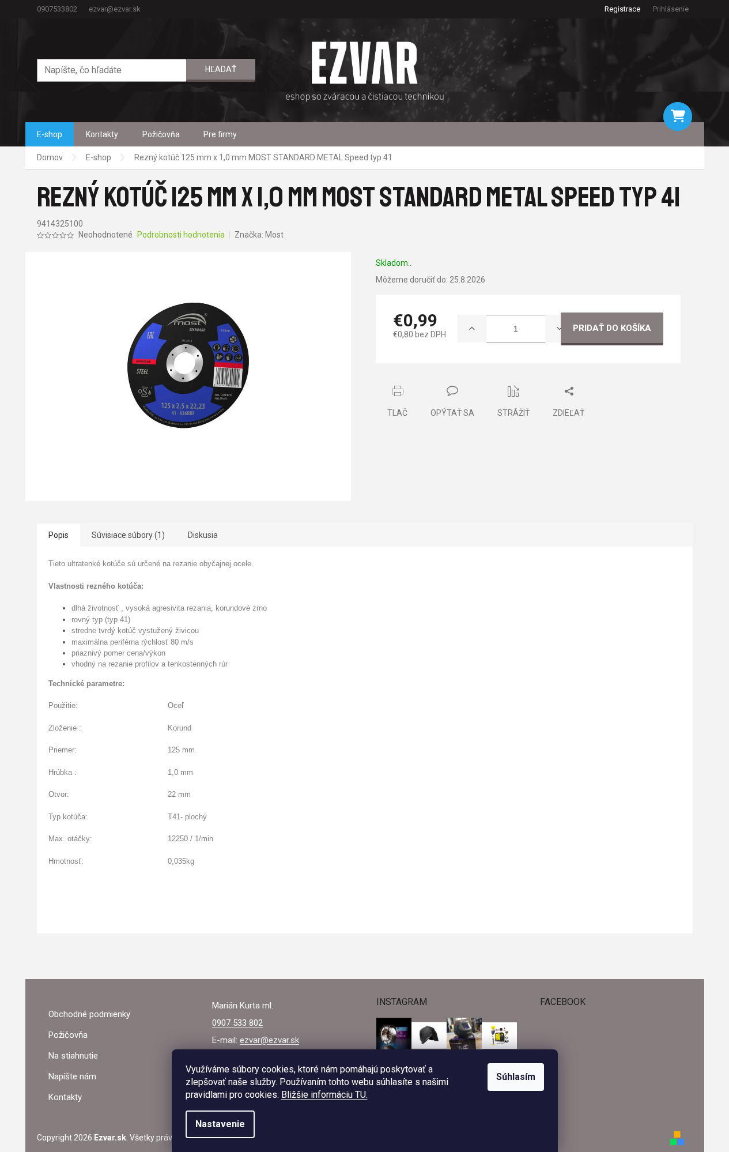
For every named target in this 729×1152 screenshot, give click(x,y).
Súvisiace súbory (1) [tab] (128, 535)
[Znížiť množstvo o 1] (559, 328)
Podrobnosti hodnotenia (181, 234)
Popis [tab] (58, 535)
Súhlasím (515, 1076)
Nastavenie (220, 1124)
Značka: (259, 234)
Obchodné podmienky (89, 1014)
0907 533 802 (237, 1023)
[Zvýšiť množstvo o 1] (472, 328)
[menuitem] (49, 134)
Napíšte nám (72, 1076)
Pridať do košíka (612, 328)
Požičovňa (68, 1035)
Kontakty (65, 1097)
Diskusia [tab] (203, 535)
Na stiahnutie (73, 1056)
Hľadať (220, 69)
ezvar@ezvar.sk (269, 1040)
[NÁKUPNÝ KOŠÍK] (677, 116)
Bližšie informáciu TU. (324, 1094)
